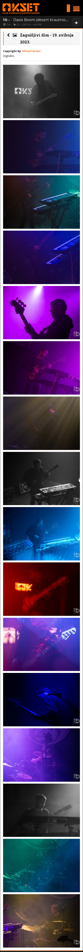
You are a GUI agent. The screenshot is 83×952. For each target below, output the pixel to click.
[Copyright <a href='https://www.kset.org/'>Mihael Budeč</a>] (41, 91)
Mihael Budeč (31, 51)
